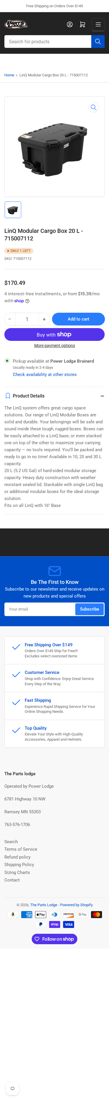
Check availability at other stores (45, 374)
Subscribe (89, 609)
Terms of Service (20, 849)
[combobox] (54, 41)
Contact (12, 880)
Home (9, 75)
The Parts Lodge (43, 905)
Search (11, 841)
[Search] (98, 41)
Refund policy (17, 857)
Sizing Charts (17, 872)
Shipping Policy (19, 864)
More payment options (54, 345)
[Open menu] (98, 24)
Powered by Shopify (76, 905)
